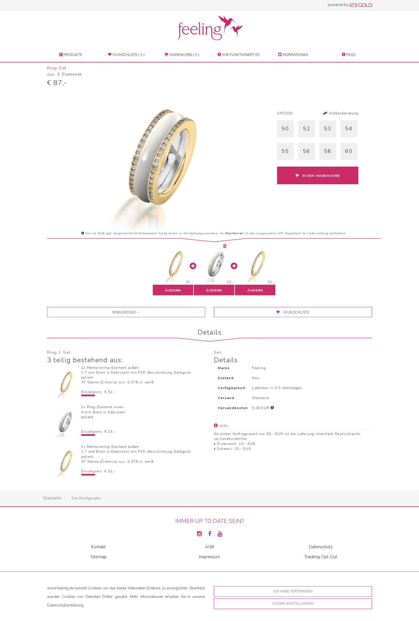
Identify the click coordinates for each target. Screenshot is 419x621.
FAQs (350, 54)
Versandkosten (233, 408)
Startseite (52, 498)
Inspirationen (295, 54)
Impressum (209, 557)
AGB (209, 547)
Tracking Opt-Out (320, 557)
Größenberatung (343, 113)
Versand (226, 398)
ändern (173, 290)
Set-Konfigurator (86, 498)
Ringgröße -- (126, 312)
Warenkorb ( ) (183, 54)
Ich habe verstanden (293, 591)
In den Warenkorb (321, 175)
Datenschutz (321, 547)
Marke (224, 368)
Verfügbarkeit (231, 388)
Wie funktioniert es (240, 54)
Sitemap (98, 557)
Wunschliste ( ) (128, 54)
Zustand (225, 378)
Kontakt (98, 547)
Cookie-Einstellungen (293, 603)
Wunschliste (296, 312)
